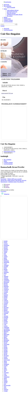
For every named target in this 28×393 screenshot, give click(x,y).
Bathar (5, 9)
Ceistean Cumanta (8, 20)
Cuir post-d (3, 191)
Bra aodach (9, 16)
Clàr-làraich (3, 179)
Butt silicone (18, 180)
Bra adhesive (20, 181)
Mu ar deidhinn (7, 6)
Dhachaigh (6, 4)
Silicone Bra (4, 180)
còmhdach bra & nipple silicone (14, 14)
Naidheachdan (7, 18)
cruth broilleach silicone (13, 10)
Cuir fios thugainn (8, 21)
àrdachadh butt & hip (12, 11)
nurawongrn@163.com (9, 151)
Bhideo (5, 17)
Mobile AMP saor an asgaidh (14, 179)
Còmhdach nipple (12, 181)
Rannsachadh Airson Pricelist (8, 174)
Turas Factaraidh (11, 7)
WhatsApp (6, 194)
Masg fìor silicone (11, 13)
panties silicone (11, 180)
